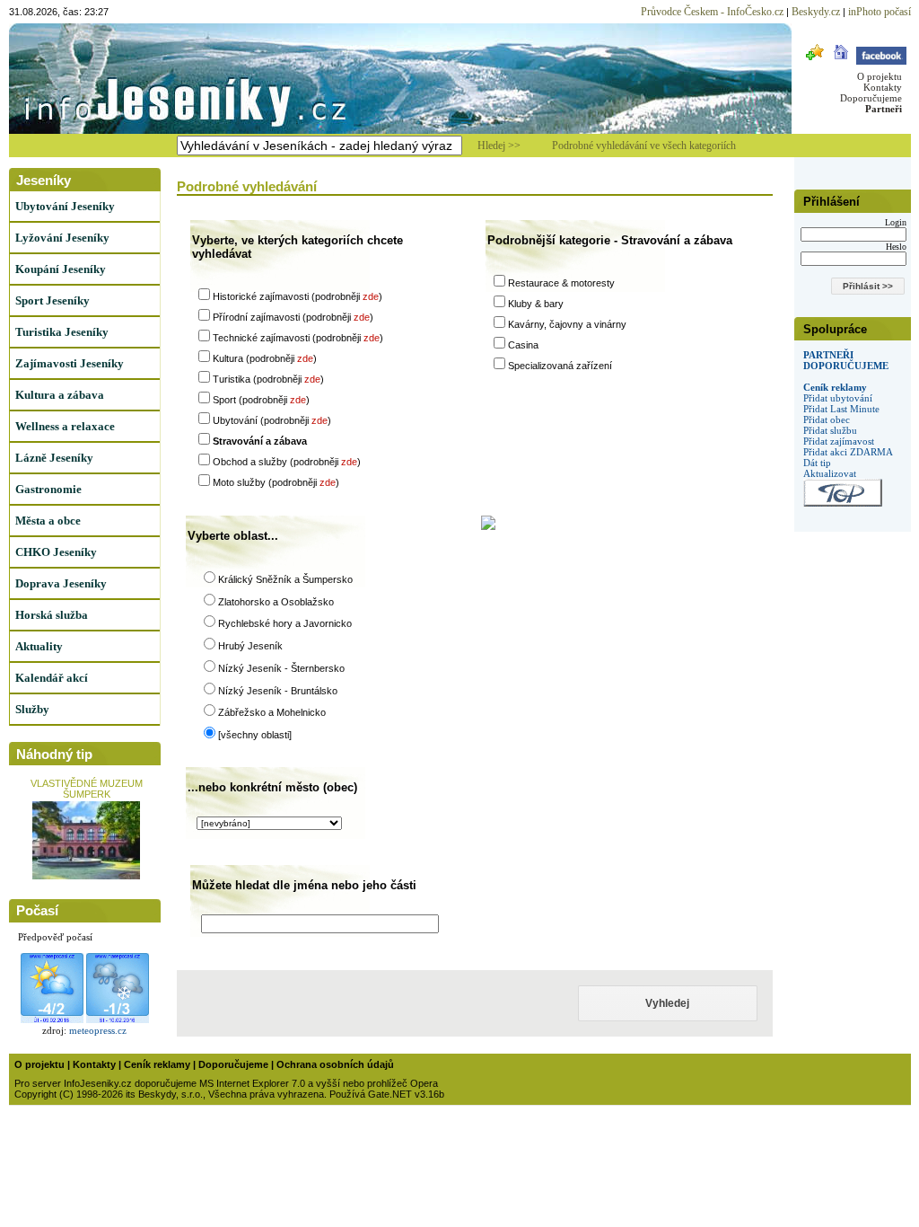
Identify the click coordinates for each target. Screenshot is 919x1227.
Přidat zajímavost (838, 441)
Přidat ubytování (837, 398)
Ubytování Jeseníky (65, 206)
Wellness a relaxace (65, 426)
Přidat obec (826, 419)
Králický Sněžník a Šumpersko (285, 579)
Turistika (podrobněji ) (268, 379)
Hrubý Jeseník (250, 645)
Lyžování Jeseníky (62, 237)
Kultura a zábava (59, 395)
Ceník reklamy (835, 387)
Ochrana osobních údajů (335, 1064)
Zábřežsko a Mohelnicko (272, 712)
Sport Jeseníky (52, 300)
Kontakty (882, 87)
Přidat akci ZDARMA (848, 451)
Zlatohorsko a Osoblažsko (276, 601)
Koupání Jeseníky (60, 269)
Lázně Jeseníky (54, 457)
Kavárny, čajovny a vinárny (567, 324)
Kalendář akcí (51, 677)
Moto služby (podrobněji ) (276, 482)
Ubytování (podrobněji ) (272, 420)
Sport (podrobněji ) (261, 399)
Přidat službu (830, 430)
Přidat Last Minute (841, 408)
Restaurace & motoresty (561, 283)
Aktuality (39, 646)
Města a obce (48, 520)
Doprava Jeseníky (61, 583)
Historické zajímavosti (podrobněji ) (297, 296)
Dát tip (817, 462)
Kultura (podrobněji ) (265, 358)
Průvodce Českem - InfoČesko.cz (712, 11)
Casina (523, 345)
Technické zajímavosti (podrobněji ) (298, 337)
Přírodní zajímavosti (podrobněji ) (293, 317)
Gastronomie (48, 489)
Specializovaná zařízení (560, 365)
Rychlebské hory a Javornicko (285, 623)
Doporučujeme (871, 98)
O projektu (879, 76)
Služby (32, 709)
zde (371, 296)
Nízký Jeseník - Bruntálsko (277, 690)
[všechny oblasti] (255, 734)
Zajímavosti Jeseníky (69, 363)
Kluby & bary (536, 303)
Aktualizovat (829, 473)
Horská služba (51, 615)
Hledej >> (499, 145)
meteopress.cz (98, 1030)
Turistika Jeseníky (62, 332)
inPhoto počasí (879, 11)
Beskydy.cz (816, 11)
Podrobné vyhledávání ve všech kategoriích (644, 145)
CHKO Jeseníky (56, 552)
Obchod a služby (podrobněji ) (287, 461)
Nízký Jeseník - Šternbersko (281, 668)
